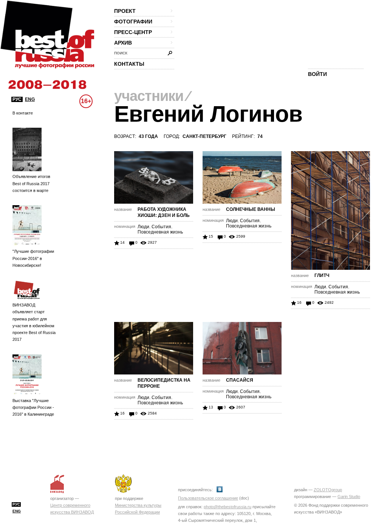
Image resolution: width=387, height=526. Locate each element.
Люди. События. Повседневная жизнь (160, 229)
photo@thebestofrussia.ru (227, 506)
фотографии (133, 22)
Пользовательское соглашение (208, 498)
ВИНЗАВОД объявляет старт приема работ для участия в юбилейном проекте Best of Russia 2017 (34, 322)
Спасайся (239, 380)
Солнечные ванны (250, 209)
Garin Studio (348, 496)
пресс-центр (133, 32)
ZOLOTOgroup (328, 489)
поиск (120, 53)
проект (125, 11)
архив (123, 43)
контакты (129, 64)
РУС (17, 99)
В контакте (22, 113)
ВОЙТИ (317, 74)
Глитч (321, 275)
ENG (30, 99)
